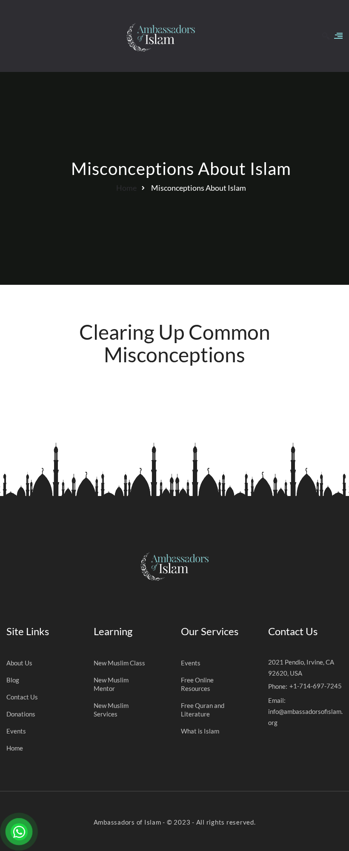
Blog (12, 680)
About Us (19, 663)
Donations (20, 714)
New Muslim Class (119, 663)
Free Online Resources (197, 684)
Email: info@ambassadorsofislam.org (305, 711)
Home (126, 187)
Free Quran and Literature (202, 710)
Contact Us (22, 697)
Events (16, 731)
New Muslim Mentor (111, 684)
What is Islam (200, 731)
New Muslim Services (111, 710)
